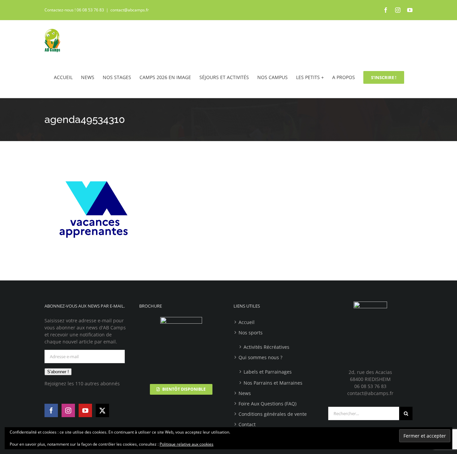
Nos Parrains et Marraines (273, 383)
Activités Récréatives (266, 347)
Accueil (247, 322)
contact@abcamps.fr (129, 10)
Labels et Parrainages (268, 372)
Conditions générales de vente (273, 414)
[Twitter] (102, 410)
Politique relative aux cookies (186, 444)
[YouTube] (85, 410)
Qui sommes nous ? (260, 357)
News (245, 393)
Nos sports (251, 332)
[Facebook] (51, 410)
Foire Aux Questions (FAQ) (267, 403)
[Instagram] (68, 410)
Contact (247, 424)
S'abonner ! (58, 371)
